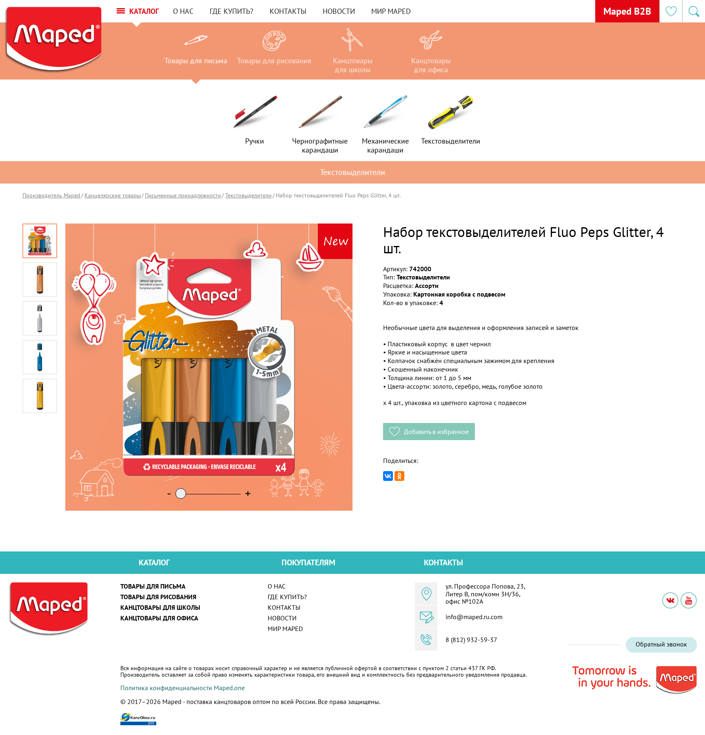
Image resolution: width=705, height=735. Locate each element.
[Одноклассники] (399, 476)
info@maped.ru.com (474, 616)
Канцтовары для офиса (159, 618)
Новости (339, 11)
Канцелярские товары (112, 195)
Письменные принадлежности (183, 195)
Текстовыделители (248, 195)
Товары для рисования (158, 597)
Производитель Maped (51, 195)
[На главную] (53, 40)
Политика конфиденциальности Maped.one (182, 688)
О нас (183, 11)
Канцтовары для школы (160, 607)
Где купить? (231, 11)
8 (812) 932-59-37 (471, 639)
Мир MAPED (391, 11)
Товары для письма (153, 586)
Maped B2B (627, 11)
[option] (196, 53)
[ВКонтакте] (388, 476)
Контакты (288, 11)
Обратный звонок (661, 644)
